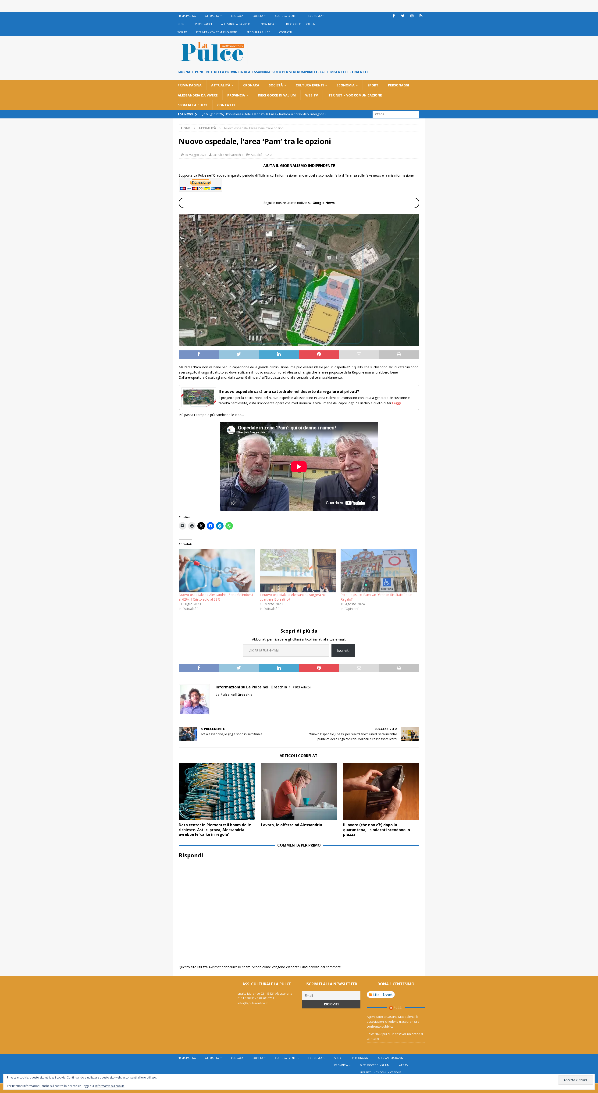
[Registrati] (421, 16)
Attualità (212, 16)
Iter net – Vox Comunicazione (216, 32)
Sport (182, 24)
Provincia (267, 24)
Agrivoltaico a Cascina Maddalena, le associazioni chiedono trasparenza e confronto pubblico (393, 1022)
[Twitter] (403, 16)
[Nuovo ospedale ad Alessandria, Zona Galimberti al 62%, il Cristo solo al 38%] (217, 570)
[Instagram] (412, 16)
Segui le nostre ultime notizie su (299, 202)
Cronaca (237, 16)
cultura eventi (285, 16)
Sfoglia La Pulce (258, 32)
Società (258, 16)
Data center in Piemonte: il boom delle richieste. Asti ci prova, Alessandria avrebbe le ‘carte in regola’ (215, 829)
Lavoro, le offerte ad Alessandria (291, 824)
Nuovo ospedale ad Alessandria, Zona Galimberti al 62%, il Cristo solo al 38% (216, 597)
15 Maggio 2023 (195, 155)
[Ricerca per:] (396, 114)
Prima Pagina (187, 16)
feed (398, 1007)
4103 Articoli (301, 687)
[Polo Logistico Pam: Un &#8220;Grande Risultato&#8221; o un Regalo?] (379, 570)
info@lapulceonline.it (252, 1003)
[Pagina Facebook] (394, 16)
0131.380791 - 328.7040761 (256, 998)
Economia (315, 16)
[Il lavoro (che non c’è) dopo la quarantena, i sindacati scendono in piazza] (381, 791)
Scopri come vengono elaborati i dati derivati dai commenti (296, 967)
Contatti (285, 32)
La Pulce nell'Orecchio (228, 155)
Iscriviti (343, 650)
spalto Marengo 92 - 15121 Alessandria (265, 993)
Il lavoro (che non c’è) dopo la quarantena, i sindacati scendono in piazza (376, 829)
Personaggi (203, 24)
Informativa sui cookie (110, 1086)
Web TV (182, 32)
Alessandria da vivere (236, 24)
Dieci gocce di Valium (301, 24)
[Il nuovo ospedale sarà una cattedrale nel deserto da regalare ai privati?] (299, 397)
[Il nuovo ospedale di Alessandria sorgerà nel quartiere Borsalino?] (298, 570)
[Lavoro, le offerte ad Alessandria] (299, 791)
